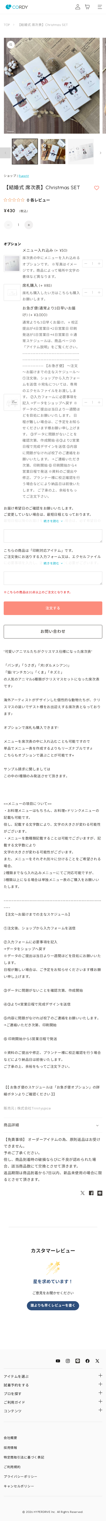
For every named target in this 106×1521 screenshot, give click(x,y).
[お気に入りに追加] (96, 188)
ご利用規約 (12, 1467)
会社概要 (10, 1438)
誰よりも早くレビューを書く (53, 1305)
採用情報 (10, 1448)
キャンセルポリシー (19, 1486)
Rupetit (24, 176)
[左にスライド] (5, 152)
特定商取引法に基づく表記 (24, 1457)
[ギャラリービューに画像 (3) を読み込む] (81, 151)
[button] (53, 1125)
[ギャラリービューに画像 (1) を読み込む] (25, 151)
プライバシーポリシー (20, 1477)
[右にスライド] (100, 152)
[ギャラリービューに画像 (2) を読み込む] (53, 151)
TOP (7, 25)
